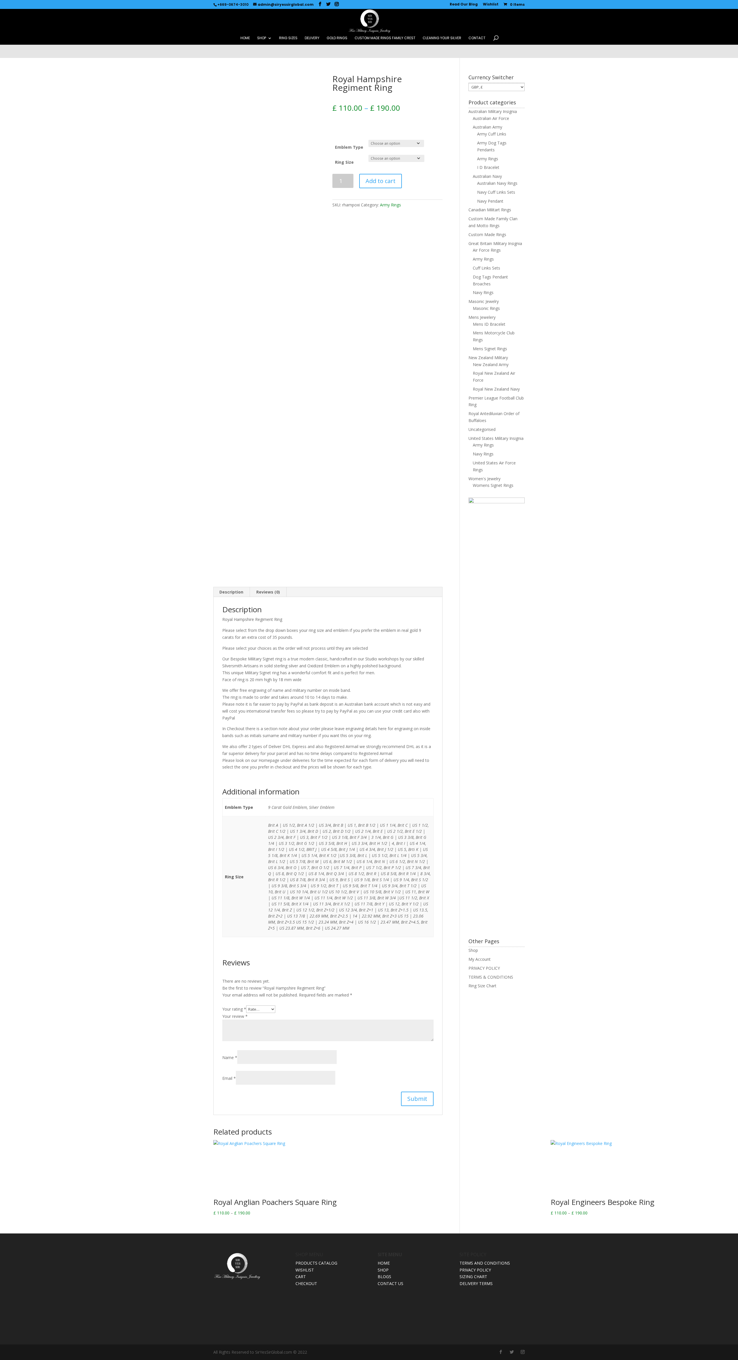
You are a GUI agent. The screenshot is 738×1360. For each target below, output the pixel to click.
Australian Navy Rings (497, 183)
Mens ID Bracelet (489, 324)
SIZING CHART (473, 1276)
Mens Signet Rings (490, 348)
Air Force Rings (487, 250)
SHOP (261, 38)
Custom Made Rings (487, 234)
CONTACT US (390, 1283)
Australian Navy (487, 176)
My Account (479, 959)
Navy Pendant (490, 201)
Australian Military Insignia (492, 111)
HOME (245, 38)
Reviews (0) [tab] (268, 592)
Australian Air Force (491, 118)
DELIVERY (312, 38)
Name (229, 1057)
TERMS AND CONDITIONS (485, 1263)
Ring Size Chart (482, 985)
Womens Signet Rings (493, 485)
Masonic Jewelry (483, 301)
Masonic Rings (486, 308)
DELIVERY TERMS (476, 1283)
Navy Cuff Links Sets (496, 192)
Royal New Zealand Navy (496, 389)
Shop (473, 950)
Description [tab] (231, 592)
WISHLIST (304, 1270)
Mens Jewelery (482, 317)
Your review (235, 1016)
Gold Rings (337, 38)
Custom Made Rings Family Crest (385, 38)
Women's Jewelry (484, 478)
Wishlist (490, 5)
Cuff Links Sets (486, 268)
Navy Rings (483, 292)
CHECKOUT (306, 1283)
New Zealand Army (491, 364)
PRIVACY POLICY (484, 968)
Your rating (234, 1009)
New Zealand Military (488, 357)
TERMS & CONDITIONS (490, 977)
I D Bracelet (488, 167)
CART (300, 1276)
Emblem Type (349, 147)
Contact (476, 38)
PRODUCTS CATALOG (316, 1263)
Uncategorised (482, 429)
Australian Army (487, 127)
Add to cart (381, 181)
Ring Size (344, 162)
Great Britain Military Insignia (495, 243)
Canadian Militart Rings (489, 209)
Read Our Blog (464, 5)
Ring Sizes (288, 38)
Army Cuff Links (491, 134)
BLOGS (384, 1276)
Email (229, 1078)
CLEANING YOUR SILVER (442, 38)
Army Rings (390, 205)
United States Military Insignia (496, 438)
